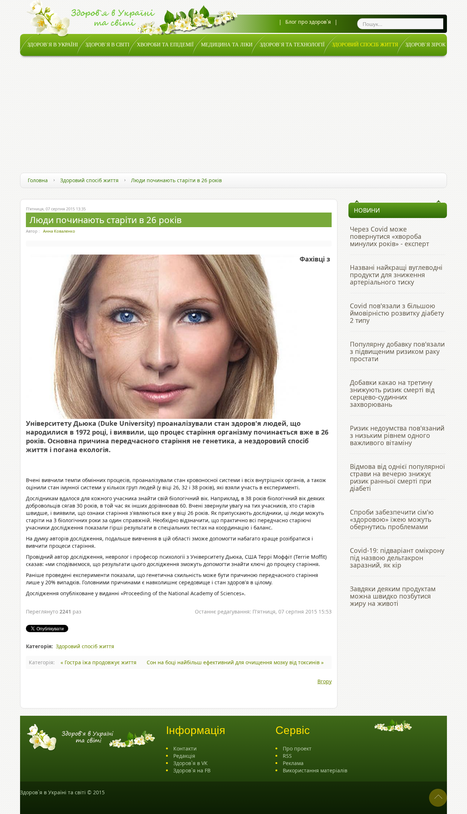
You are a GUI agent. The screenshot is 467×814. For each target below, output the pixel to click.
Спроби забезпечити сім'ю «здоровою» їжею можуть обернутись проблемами (392, 519)
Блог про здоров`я (308, 21)
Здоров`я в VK (190, 763)
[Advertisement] (233, 111)
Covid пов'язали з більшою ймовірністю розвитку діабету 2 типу (397, 313)
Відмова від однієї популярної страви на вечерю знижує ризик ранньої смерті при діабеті (397, 477)
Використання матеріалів (315, 770)
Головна (38, 180)
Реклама (293, 763)
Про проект (297, 748)
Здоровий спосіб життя (89, 180)
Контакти (185, 748)
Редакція (184, 755)
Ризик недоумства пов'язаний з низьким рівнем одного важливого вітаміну (397, 435)
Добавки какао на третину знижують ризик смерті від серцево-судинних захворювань (392, 393)
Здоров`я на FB (192, 770)
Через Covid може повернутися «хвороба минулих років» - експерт (389, 236)
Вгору (324, 681)
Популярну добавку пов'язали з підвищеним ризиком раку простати (397, 351)
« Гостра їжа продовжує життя (99, 662)
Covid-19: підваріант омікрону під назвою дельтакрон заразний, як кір (397, 557)
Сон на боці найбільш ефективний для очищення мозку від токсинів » (235, 662)
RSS (287, 755)
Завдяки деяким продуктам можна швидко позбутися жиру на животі (393, 596)
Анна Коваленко (59, 231)
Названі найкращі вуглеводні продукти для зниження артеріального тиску (396, 274)
